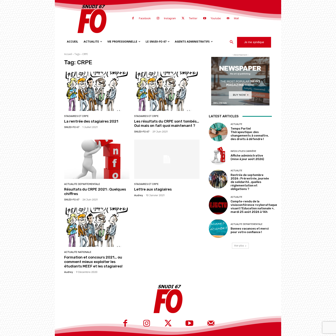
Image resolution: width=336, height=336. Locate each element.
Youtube (216, 18)
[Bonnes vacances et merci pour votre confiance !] (218, 228)
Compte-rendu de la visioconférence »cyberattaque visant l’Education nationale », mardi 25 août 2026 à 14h (254, 207)
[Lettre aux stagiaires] (167, 159)
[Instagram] (158, 18)
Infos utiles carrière (243, 151)
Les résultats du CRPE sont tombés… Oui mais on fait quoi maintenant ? (166, 123)
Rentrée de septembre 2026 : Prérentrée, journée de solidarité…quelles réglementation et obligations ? (250, 182)
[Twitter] (183, 18)
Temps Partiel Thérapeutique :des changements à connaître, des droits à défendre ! (250, 134)
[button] (231, 42)
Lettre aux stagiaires (153, 189)
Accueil (68, 54)
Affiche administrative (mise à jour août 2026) (247, 157)
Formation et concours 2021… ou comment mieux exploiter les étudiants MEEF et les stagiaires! (93, 261)
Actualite (236, 124)
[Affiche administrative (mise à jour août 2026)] (218, 155)
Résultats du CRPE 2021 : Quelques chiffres (95, 191)
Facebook (145, 18)
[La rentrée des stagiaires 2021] (97, 91)
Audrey (138, 195)
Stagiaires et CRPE (76, 116)
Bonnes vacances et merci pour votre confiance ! (250, 230)
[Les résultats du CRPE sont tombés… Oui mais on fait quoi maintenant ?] (167, 91)
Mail (236, 18)
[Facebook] (133, 18)
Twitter (193, 18)
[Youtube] (204, 18)
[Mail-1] (228, 18)
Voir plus (239, 245)
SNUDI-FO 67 (71, 127)
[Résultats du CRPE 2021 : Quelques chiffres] (97, 159)
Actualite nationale (77, 252)
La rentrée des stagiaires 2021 (91, 121)
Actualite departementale (82, 184)
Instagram (170, 18)
